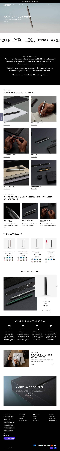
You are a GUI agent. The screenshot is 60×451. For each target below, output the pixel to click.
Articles (35, 416)
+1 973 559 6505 (23, 420)
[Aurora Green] (7, 258)
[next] (56, 286)
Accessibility (36, 420)
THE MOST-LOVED (13, 234)
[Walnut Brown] (7, 260)
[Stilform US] (7, 5)
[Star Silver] (46, 261)
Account (51, 5)
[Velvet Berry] (10, 260)
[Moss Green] (12, 260)
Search (47, 5)
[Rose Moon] (4, 260)
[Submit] (53, 364)
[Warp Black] (12, 258)
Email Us (21, 418)
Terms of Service (52, 420)
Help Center (21, 416)
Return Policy (52, 416)
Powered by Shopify (8, 448)
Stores (34, 418)
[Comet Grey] (4, 258)
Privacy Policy (52, 418)
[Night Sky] (10, 258)
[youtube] (8, 436)
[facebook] (4, 436)
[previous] (34, 286)
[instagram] (6, 436)
